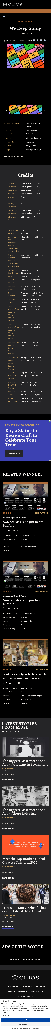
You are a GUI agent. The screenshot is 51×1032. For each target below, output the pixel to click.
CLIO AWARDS (11, 986)
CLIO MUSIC (40, 986)
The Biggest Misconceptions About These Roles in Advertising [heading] (23, 811)
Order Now (14, 453)
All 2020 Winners (13, 156)
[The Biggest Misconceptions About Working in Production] (25, 747)
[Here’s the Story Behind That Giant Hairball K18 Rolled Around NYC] (25, 894)
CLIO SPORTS (26, 986)
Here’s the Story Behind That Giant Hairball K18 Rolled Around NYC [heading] (24, 909)
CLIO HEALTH (37, 992)
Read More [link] (8, 780)
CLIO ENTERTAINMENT (18, 992)
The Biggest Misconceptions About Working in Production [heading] (25, 762)
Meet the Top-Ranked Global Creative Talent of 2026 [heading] (23, 860)
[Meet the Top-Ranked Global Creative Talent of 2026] (25, 845)
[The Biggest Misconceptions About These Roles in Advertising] (25, 796)
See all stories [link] (10, 732)
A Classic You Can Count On (22, 678)
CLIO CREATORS (25, 997)
